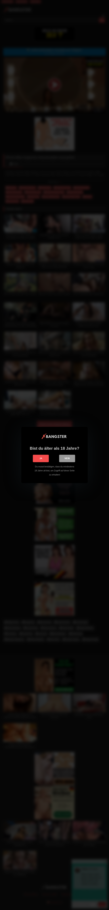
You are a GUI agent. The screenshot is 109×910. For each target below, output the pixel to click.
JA (40, 458)
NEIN (67, 458)
